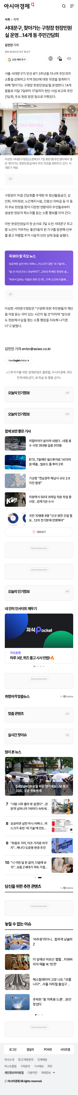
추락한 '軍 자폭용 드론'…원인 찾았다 (52, 1001)
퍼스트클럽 (10, 1066)
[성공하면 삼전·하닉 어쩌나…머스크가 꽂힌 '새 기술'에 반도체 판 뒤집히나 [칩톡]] (62, 832)
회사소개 (9, 1059)
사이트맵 (65, 1049)
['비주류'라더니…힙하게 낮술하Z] (17, 949)
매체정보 (46, 1072)
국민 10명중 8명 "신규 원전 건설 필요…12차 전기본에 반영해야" (50, 518)
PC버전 (48, 1049)
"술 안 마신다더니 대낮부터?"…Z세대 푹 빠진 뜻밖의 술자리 (39, 271)
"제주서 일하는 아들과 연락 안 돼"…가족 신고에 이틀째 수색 (39, 279)
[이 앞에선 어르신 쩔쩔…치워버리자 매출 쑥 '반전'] (17, 969)
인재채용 (42, 1059)
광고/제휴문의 (25, 1059)
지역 (16, 19)
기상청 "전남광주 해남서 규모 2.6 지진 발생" (49, 480)
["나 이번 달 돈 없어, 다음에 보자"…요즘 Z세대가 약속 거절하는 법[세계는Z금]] (62, 871)
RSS (50, 1066)
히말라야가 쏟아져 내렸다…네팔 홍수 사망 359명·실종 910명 (50, 443)
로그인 (12, 1049)
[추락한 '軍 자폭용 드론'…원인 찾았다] (17, 1009)
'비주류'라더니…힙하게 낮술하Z (53, 941)
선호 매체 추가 (18, 59)
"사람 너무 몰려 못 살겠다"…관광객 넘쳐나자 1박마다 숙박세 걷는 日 (29, 808)
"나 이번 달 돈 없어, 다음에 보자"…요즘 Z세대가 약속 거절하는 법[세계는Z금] (29, 867)
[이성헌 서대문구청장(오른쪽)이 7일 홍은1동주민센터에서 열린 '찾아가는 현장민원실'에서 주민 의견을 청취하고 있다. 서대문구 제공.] (39, 129)
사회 (7, 19)
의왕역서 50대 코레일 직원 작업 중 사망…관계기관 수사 (50, 499)
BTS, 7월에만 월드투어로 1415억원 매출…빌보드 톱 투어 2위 (50, 462)
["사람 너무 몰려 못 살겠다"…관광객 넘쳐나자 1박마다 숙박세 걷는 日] (62, 813)
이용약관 (32, 1072)
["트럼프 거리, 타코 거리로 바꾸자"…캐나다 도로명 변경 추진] (62, 852)
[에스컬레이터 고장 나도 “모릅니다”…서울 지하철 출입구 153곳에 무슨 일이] (17, 989)
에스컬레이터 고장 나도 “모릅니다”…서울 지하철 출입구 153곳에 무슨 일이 (52, 982)
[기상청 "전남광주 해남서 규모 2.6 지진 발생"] (15, 487)
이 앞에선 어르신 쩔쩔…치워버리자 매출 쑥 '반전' (53, 961)
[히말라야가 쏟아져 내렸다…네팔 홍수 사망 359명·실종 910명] (15, 449)
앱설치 (30, 1049)
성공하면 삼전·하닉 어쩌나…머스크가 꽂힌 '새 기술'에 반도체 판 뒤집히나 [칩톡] (39, 263)
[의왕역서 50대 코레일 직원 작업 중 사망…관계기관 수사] (15, 505)
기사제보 (39, 1066)
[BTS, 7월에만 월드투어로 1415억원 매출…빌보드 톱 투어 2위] (15, 468)
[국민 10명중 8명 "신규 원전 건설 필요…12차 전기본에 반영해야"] (15, 524)
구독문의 (25, 1066)
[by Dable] (66, 888)
